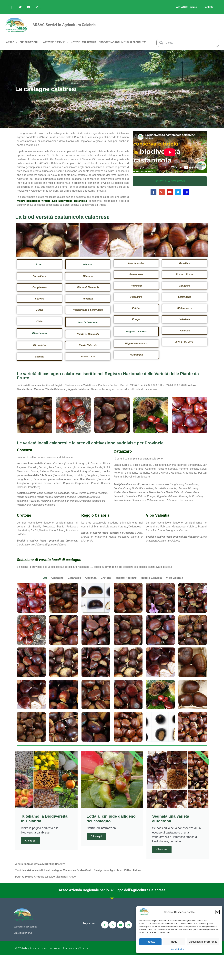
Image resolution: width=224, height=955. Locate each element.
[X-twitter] (112, 924)
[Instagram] (37, 7)
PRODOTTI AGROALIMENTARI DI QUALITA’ (122, 42)
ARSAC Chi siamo (186, 7)
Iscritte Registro (126, 577)
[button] (217, 912)
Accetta (150, 941)
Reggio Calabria (151, 577)
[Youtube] (28, 7)
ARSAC (10, 42)
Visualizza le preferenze (203, 941)
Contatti (208, 7)
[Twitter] (20, 7)
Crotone (106, 577)
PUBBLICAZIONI (29, 42)
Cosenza (90, 577)
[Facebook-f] (12, 7)
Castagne (57, 577)
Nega (174, 941)
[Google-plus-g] (162, 192)
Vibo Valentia (174, 577)
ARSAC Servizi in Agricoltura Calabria (64, 25)
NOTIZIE (75, 42)
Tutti (44, 577)
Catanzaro (74, 577)
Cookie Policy (177, 949)
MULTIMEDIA (89, 42)
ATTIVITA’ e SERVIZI (54, 42)
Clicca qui (30, 840)
